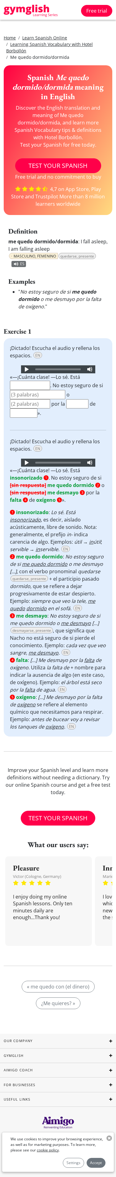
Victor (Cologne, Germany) (37, 876)
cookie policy (48, 1150)
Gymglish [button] (14, 1055)
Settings (73, 1162)
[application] (58, 369)
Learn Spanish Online (44, 38)
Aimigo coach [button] (18, 1070)
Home (10, 38)
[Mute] (89, 369)
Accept (96, 1162)
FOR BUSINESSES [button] (19, 1084)
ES (22, 263)
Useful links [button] (17, 1099)
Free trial (96, 10)
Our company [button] (18, 1040)
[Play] (26, 369)
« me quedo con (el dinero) (58, 986)
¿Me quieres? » (58, 1003)
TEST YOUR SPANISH (58, 165)
